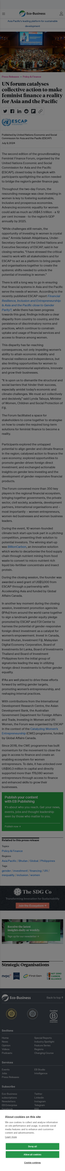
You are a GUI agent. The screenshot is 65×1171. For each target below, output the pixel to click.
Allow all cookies (32, 1154)
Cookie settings (32, 1162)
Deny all (32, 1146)
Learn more (11, 1137)
